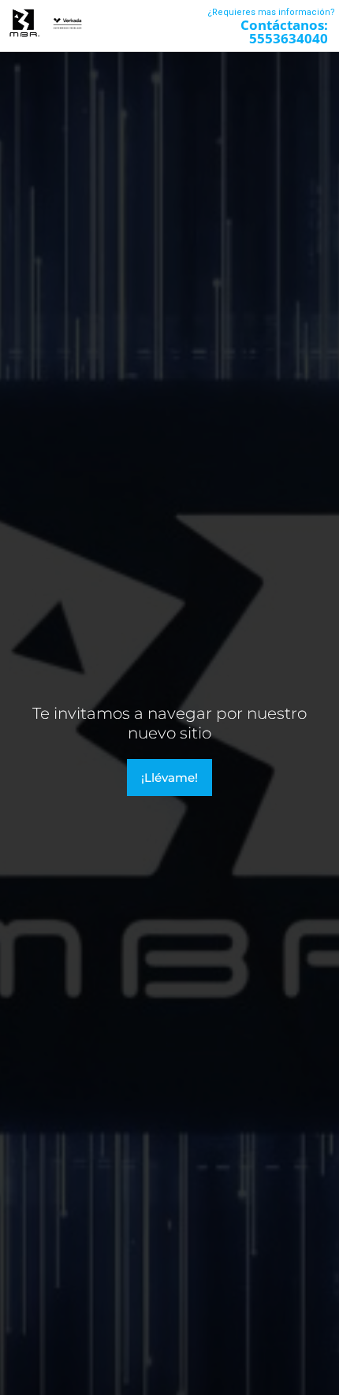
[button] (154, 25)
